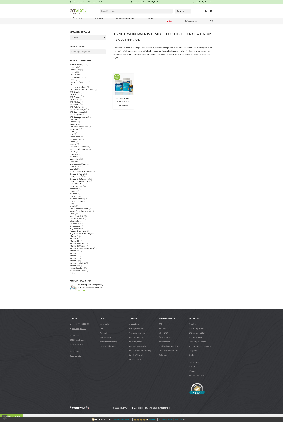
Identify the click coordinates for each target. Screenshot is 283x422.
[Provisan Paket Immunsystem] (123, 84)
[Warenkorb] (210, 11)
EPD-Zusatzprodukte (79, 117)
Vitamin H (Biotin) (77, 263)
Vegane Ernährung (78, 231)
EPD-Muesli (74, 104)
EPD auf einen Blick (197, 333)
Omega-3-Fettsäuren (79, 179)
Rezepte (192, 366)
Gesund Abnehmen (137, 333)
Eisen (72, 79)
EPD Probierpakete (78, 87)
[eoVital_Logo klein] (78, 11)
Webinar (192, 371)
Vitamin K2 (74, 265)
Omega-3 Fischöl (77, 174)
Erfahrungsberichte (197, 342)
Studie (191, 355)
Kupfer (73, 151)
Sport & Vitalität (77, 216)
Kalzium (73, 144)
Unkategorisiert (76, 226)
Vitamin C (74, 253)
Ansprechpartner (196, 328)
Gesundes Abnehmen (79, 127)
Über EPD (163, 333)
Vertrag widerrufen (107, 346)
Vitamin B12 (74, 241)
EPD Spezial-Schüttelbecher (82, 89)
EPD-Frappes (75, 97)
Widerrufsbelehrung (108, 342)
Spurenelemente (77, 218)
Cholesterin (75, 70)
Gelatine (73, 124)
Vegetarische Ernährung (80, 233)
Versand (103, 333)
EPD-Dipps (74, 94)
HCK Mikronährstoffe (168, 350)
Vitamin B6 (74, 251)
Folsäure (73, 119)
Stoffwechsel (75, 223)
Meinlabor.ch (164, 342)
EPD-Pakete (75, 107)
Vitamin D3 (74, 258)
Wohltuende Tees (77, 270)
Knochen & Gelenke (78, 146)
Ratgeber (193, 350)
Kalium (72, 141)
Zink (71, 273)
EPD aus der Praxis (197, 375)
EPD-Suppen (75, 114)
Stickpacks (74, 221)
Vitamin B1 (74, 238)
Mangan (73, 161)
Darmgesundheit (77, 77)
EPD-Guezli (74, 99)
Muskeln (73, 169)
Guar (72, 132)
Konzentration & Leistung (80, 149)
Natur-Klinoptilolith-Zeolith (81, 171)
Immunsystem (76, 139)
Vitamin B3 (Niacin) (78, 246)
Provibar (73, 194)
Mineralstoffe (75, 166)
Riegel (72, 206)
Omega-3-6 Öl (76, 176)
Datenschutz (75, 356)
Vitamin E (74, 260)
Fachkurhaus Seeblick (168, 346)
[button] (5, 417)
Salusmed (163, 355)
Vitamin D (74, 256)
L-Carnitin (74, 154)
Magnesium (75, 159)
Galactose (74, 122)
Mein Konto (104, 324)
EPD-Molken (75, 102)
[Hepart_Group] (79, 408)
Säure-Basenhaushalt (79, 208)
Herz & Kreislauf (76, 137)
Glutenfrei (74, 129)
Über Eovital (164, 337)
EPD (71, 84)
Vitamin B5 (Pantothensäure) (82, 248)
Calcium (73, 67)
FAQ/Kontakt (194, 362)
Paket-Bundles (76, 186)
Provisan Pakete (77, 198)
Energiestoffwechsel (78, 82)
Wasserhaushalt (77, 268)
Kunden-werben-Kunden (200, 346)
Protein (73, 191)
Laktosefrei (74, 156)
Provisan (73, 196)
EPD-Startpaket (77, 112)
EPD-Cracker (75, 92)
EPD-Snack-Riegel (78, 109)
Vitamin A (74, 236)
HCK (71, 134)
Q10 (71, 203)
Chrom (73, 72)
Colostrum (74, 75)
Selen (72, 213)
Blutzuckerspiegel (77, 65)
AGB (101, 328)
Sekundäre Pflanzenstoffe (81, 211)
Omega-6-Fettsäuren (79, 181)
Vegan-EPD (75, 228)
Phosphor (74, 189)
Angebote (193, 324)
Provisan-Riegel (76, 201)
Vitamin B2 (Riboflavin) (79, 243)
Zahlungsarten (105, 337)
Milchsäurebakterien (79, 164)
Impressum (74, 351)
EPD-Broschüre (195, 337)
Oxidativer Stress (77, 184)
